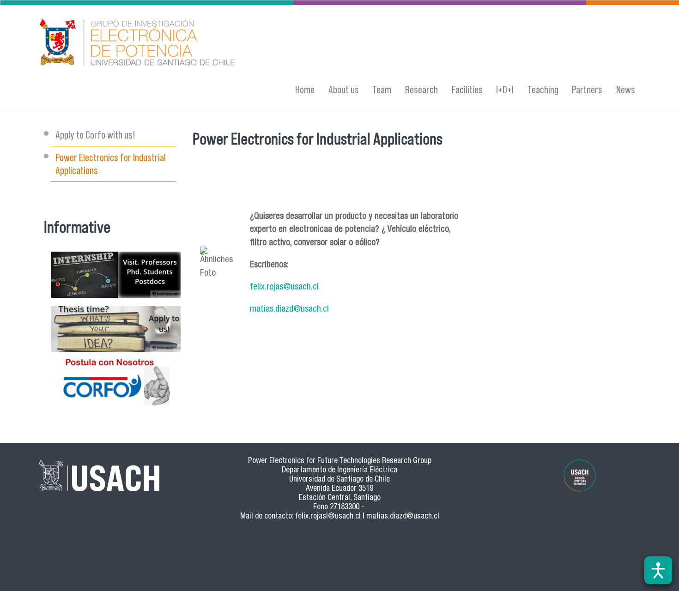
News (625, 89)
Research (421, 89)
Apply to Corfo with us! (95, 134)
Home (305, 89)
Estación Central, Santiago (340, 498)
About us (343, 89)
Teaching (542, 89)
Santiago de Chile (363, 480)
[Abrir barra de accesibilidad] (658, 570)
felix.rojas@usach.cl (284, 287)
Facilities (467, 89)
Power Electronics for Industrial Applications (110, 163)
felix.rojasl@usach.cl (328, 517)
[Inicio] (249, 43)
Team (381, 89)
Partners (587, 89)
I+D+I (505, 89)
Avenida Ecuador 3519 (339, 489)
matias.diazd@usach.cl (289, 309)
